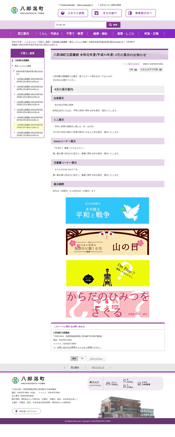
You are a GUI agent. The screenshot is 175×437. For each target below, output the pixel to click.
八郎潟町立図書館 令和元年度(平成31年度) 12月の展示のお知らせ (30, 95)
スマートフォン (96, 358)
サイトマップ (98, 367)
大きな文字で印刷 (149, 69)
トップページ (30, 42)
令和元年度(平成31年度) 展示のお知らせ (106, 42)
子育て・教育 (44, 42)
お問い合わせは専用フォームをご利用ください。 (79, 347)
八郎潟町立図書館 (59, 42)
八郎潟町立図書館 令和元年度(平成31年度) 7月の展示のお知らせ (30, 134)
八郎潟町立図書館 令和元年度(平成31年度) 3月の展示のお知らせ (30, 80)
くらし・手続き (49, 33)
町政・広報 (152, 33)
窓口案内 (23, 33)
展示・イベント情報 (78, 42)
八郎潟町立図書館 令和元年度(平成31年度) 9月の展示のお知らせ (30, 118)
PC (82, 358)
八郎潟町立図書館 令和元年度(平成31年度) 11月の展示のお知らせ (30, 103)
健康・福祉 (100, 33)
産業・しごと (126, 33)
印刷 (131, 69)
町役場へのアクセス (28, 411)
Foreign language (67, 5)
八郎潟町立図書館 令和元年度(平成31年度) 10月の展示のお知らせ (30, 111)
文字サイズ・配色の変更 (110, 5)
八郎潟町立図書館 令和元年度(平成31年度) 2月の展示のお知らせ (30, 88)
